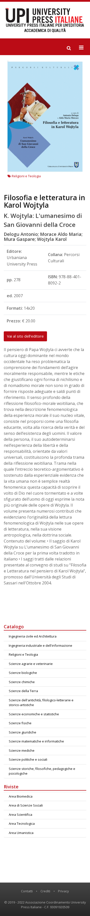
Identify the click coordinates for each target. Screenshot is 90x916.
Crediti (45, 891)
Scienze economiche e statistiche (34, 714)
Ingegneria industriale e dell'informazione (40, 645)
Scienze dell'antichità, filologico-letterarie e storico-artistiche (41, 702)
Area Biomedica (20, 796)
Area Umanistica (21, 832)
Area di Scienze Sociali (26, 805)
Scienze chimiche (22, 682)
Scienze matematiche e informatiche (36, 741)
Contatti (27, 891)
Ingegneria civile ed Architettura (32, 636)
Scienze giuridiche (22, 732)
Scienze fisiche (20, 723)
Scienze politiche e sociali (28, 759)
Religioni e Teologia (26, 176)
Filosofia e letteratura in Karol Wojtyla (44, 201)
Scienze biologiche (23, 672)
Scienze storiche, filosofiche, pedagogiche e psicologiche (42, 771)
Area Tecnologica (22, 823)
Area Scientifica (20, 814)
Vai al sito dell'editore (25, 336)
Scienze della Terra (23, 691)
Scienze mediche (21, 750)
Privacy (63, 891)
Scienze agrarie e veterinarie (31, 663)
